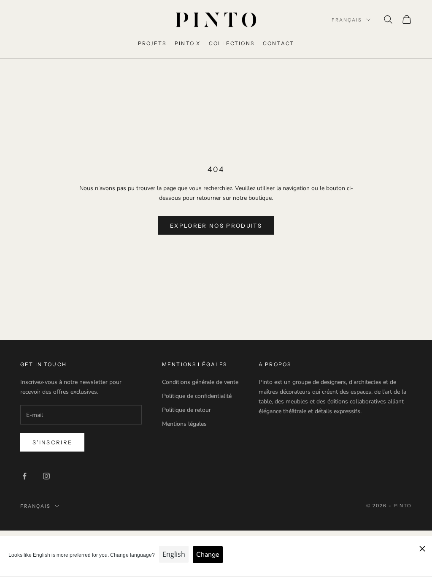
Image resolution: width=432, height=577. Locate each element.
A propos (275, 364)
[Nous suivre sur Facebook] (24, 476)
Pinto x (187, 43)
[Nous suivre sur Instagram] (46, 476)
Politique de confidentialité (197, 396)
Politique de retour (186, 410)
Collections (231, 43)
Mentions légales (184, 424)
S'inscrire (52, 442)
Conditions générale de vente (200, 382)
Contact (278, 43)
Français (347, 20)
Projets (152, 43)
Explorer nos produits (216, 225)
